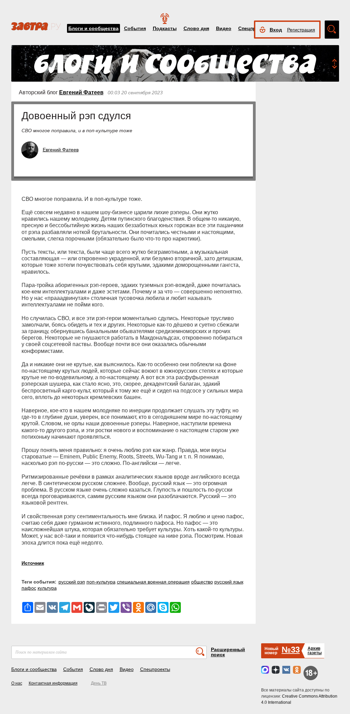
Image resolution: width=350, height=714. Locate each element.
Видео (223, 28)
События (135, 28)
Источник (33, 563)
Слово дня (196, 28)
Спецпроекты (155, 669)
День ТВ (99, 683)
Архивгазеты (315, 650)
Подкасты (165, 28)
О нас (16, 683)
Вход (276, 29)
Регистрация (301, 29)
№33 (291, 649)
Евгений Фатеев (81, 92)
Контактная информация (53, 683)
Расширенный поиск (228, 652)
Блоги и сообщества (93, 28)
